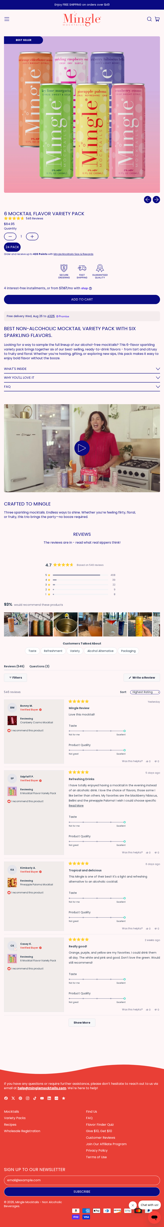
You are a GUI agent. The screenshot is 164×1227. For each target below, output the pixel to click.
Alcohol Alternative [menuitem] (100, 651)
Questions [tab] (39, 667)
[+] (32, 236)
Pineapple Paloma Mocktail (36, 884)
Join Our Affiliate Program (106, 1144)
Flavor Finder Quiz (100, 1124)
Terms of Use (96, 1157)
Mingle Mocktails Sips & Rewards (73, 254)
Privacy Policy (97, 1150)
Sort (123, 692)
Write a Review (146, 678)
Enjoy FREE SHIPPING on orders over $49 (82, 5)
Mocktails (11, 1111)
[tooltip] (15, 949)
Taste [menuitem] (32, 651)
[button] (149, 19)
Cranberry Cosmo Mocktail (36, 722)
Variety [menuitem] (75, 651)
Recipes (10, 1124)
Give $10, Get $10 (99, 1131)
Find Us (91, 1111)
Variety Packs (15, 1118)
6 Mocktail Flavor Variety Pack (38, 793)
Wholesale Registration (22, 1131)
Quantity (10, 228)
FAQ (89, 1118)
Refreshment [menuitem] (53, 651)
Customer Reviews (100, 1137)
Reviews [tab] (14, 667)
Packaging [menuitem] (128, 651)
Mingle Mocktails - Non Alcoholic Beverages (33, 1204)
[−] (10, 236)
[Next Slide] (157, 624)
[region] (82, 624)
